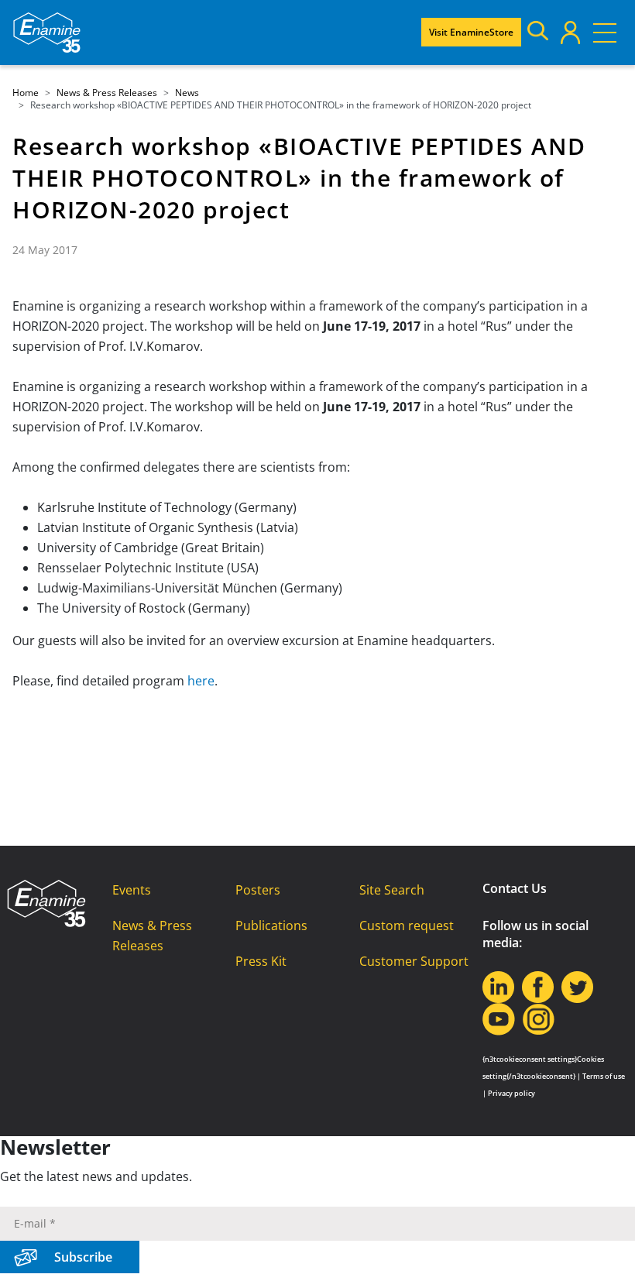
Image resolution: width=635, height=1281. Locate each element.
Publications (271, 925)
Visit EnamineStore (471, 32)
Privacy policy (511, 1093)
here (201, 680)
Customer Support (414, 961)
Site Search (391, 889)
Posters (257, 889)
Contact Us (514, 888)
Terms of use (603, 1076)
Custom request (406, 925)
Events (131, 889)
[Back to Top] (604, 1250)
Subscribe (83, 1257)
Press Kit (261, 961)
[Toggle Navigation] (604, 33)
